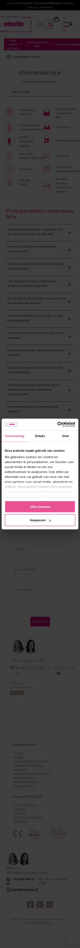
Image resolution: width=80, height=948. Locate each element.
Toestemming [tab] (14, 435)
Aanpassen (38, 520)
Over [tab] (65, 435)
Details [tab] (40, 435)
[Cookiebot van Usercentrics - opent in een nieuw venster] (57, 424)
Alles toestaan (40, 506)
